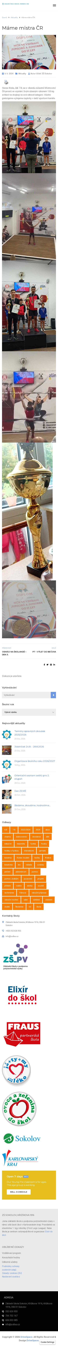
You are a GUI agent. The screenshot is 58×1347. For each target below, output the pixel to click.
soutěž (41, 886)
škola (38, 907)
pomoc (35, 872)
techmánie (9, 893)
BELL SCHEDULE (18, 1192)
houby (44, 844)
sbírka (29, 886)
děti (47, 837)
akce (47, 830)
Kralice (48, 858)
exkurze (7, 844)
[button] (47, 1342)
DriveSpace (27, 1337)
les (19, 865)
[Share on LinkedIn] (54, 665)
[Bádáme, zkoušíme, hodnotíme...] (6, 809)
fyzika (33, 844)
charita (7, 837)
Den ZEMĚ (20, 791)
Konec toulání (23, 858)
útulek (7, 907)
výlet (26, 900)
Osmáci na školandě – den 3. (14, 653)
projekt (40, 879)
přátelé (7, 886)
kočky (37, 858)
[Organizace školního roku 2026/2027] (6, 764)
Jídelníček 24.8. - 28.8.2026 (29, 746)
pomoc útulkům (11, 879)
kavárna (7, 858)
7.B (14, 830)
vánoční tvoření (11, 900)
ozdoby (40, 865)
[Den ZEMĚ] (6, 794)
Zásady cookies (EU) (12, 1273)
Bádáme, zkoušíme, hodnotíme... (32, 805)
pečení (7, 872)
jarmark (42, 851)
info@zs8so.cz (12, 1324)
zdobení (48, 900)
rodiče (19, 886)
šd (30, 907)
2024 (38, 830)
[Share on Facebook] (44, 665)
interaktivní (29, 851)
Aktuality (22, 73)
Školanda (19, 907)
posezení (28, 879)
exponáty (21, 844)
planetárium (21, 872)
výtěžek (36, 900)
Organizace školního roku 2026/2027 (34, 761)
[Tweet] (47, 665)
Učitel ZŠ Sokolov (44, 73)
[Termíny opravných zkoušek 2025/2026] (6, 734)
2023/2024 (25, 830)
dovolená (36, 837)
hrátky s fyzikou (11, 851)
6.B (5, 830)
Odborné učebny (10, 1262)
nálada (29, 865)
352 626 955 (11, 1311)
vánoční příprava (39, 893)
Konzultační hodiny (11, 1257)
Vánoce (22, 893)
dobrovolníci (21, 837)
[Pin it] (51, 665)
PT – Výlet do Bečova (44, 652)
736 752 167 (11, 1315)
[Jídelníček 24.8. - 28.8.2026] (6, 750)
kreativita (8, 865)
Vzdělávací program (11, 1253)
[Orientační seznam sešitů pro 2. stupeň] (6, 779)
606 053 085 (11, 1320)
